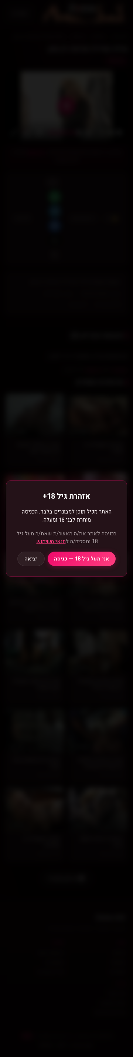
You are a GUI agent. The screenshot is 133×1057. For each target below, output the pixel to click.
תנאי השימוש (51, 541)
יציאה (31, 559)
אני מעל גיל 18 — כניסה (81, 559)
